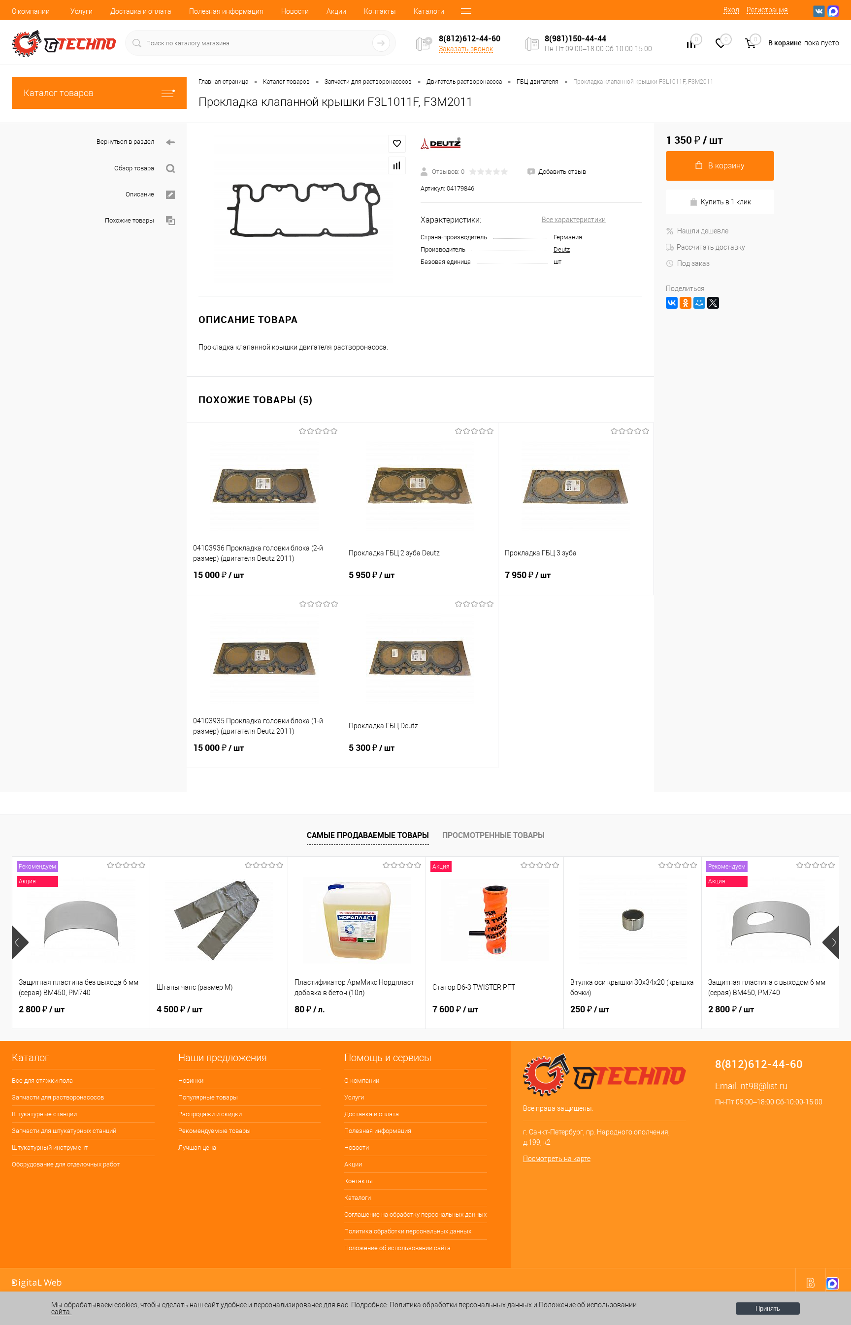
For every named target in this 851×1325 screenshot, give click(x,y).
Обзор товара (134, 168)
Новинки (190, 1080)
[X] (713, 303)
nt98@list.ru (764, 1086)
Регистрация (767, 10)
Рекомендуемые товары (214, 1130)
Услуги (81, 11)
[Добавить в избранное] (397, 144)
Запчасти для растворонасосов (58, 1097)
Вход (731, 10)
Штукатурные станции (44, 1114)
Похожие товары (129, 220)
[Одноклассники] (685, 303)
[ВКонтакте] (672, 303)
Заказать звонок (466, 49)
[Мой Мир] (699, 303)
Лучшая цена (197, 1147)
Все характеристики (574, 220)
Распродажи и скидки (210, 1114)
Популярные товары (208, 1097)
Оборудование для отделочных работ (66, 1164)
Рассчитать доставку (711, 247)
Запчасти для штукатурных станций (64, 1130)
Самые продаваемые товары (368, 835)
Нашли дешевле (702, 231)
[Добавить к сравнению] (397, 165)
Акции (336, 11)
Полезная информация (226, 11)
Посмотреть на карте (556, 1159)
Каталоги (429, 11)
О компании (31, 11)
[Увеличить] (303, 209)
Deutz (562, 249)
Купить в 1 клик (726, 202)
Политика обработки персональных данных (407, 1231)
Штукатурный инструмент (50, 1147)
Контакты (380, 11)
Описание (140, 194)
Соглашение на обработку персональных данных (415, 1214)
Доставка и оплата (140, 11)
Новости (295, 11)
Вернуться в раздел (125, 141)
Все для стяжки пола (42, 1080)
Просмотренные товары (493, 835)
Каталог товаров (59, 93)
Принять (767, 1308)
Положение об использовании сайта (397, 1248)
